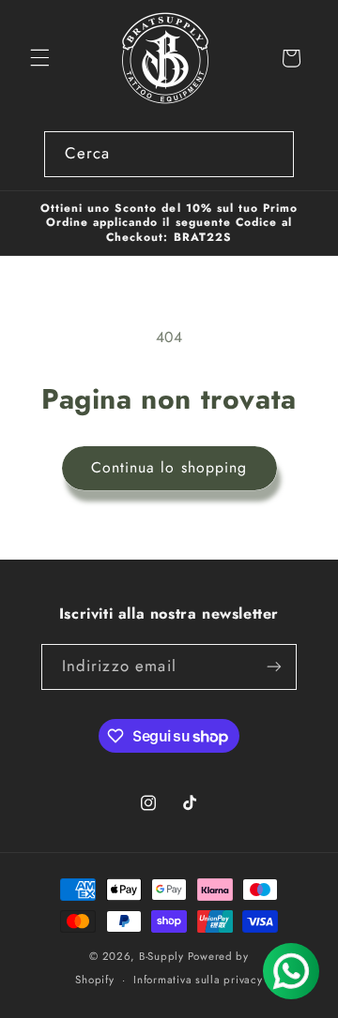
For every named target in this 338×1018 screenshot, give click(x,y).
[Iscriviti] (274, 667)
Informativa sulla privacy (197, 979)
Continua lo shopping (169, 467)
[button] (39, 58)
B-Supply (161, 956)
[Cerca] (271, 153)
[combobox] (169, 154)
